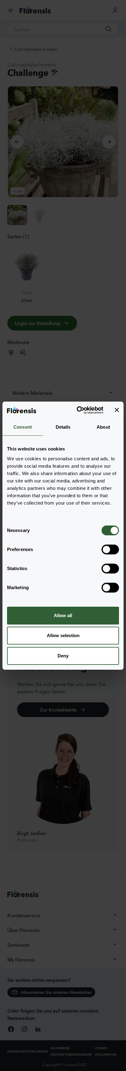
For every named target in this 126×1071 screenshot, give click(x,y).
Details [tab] (63, 427)
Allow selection (63, 635)
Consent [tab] (22, 427)
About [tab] (103, 427)
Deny (63, 655)
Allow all (63, 615)
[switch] (110, 549)
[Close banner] (117, 410)
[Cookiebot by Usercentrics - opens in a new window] (78, 410)
